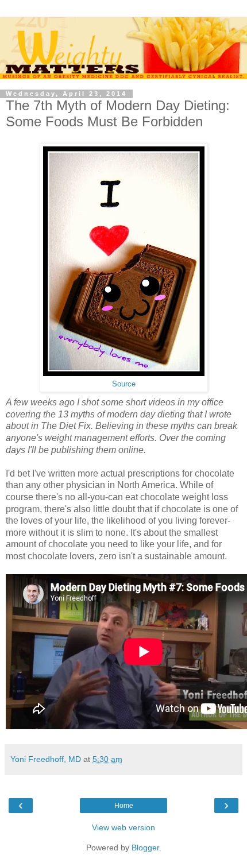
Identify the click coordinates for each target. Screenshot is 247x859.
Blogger (145, 847)
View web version (123, 827)
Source (124, 384)
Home (123, 806)
